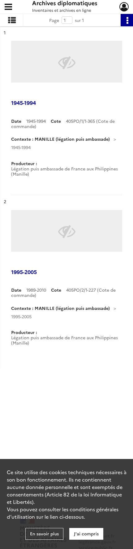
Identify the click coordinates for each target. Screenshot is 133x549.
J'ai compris (86, 533)
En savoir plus (44, 533)
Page (54, 20)
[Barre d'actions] (127, 20)
